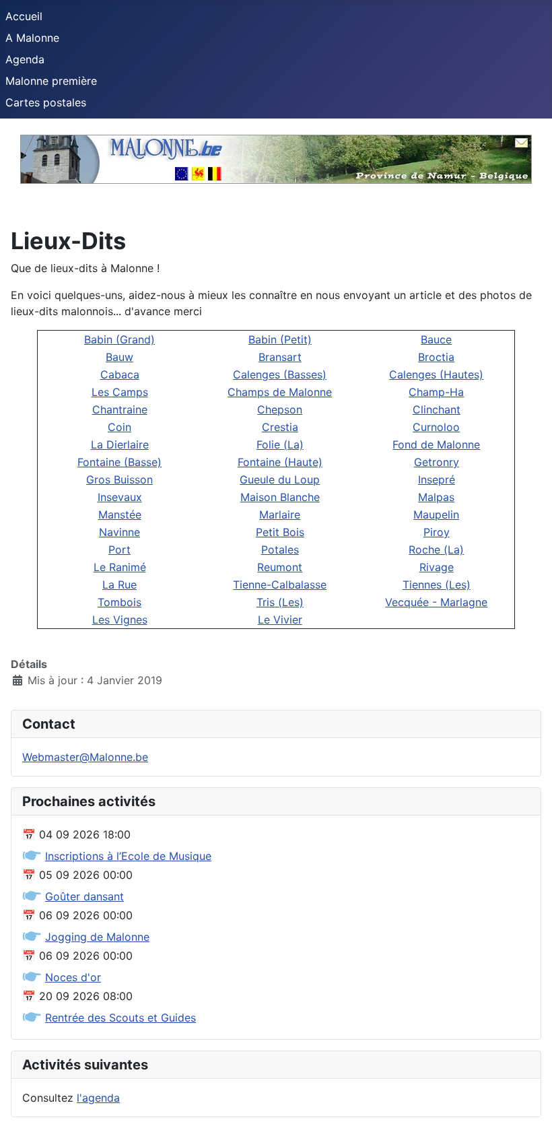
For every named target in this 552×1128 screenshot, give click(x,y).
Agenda (24, 59)
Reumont (279, 567)
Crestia (280, 427)
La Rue (119, 584)
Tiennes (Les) (437, 584)
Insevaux (120, 497)
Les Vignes (119, 619)
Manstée (119, 514)
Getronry (436, 462)
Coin (119, 427)
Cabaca (119, 374)
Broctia (436, 357)
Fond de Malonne (436, 444)
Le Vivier (280, 619)
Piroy (436, 532)
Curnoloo (436, 427)
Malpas (436, 497)
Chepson (279, 409)
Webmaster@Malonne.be (85, 757)
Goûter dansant (84, 896)
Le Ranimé (120, 567)
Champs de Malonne (280, 392)
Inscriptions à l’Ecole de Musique (128, 856)
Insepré (436, 479)
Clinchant (436, 409)
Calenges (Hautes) (436, 374)
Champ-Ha (436, 392)
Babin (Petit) (280, 339)
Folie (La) (280, 444)
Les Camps (120, 392)
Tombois (119, 602)
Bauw (119, 357)
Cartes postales (45, 102)
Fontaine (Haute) (280, 462)
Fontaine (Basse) (119, 462)
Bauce (436, 339)
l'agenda (98, 1097)
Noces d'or (73, 977)
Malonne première (51, 81)
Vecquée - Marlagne (436, 602)
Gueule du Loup (280, 479)
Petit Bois (280, 532)
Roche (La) (436, 549)
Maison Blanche (280, 497)
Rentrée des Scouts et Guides (120, 1017)
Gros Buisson (119, 479)
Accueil (23, 16)
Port (119, 549)
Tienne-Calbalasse (279, 584)
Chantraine (119, 409)
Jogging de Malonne (97, 936)
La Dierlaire (120, 444)
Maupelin (436, 514)
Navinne (119, 532)
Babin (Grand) (119, 339)
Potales (280, 549)
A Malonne (32, 37)
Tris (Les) (280, 602)
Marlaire (279, 514)
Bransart (280, 357)
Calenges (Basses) (279, 374)
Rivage (436, 567)
